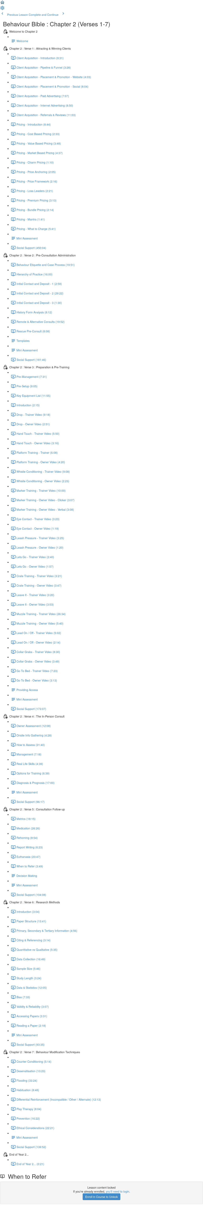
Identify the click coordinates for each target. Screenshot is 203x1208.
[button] (2, 4)
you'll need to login (117, 1191)
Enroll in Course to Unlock (101, 1197)
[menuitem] (2, 9)
